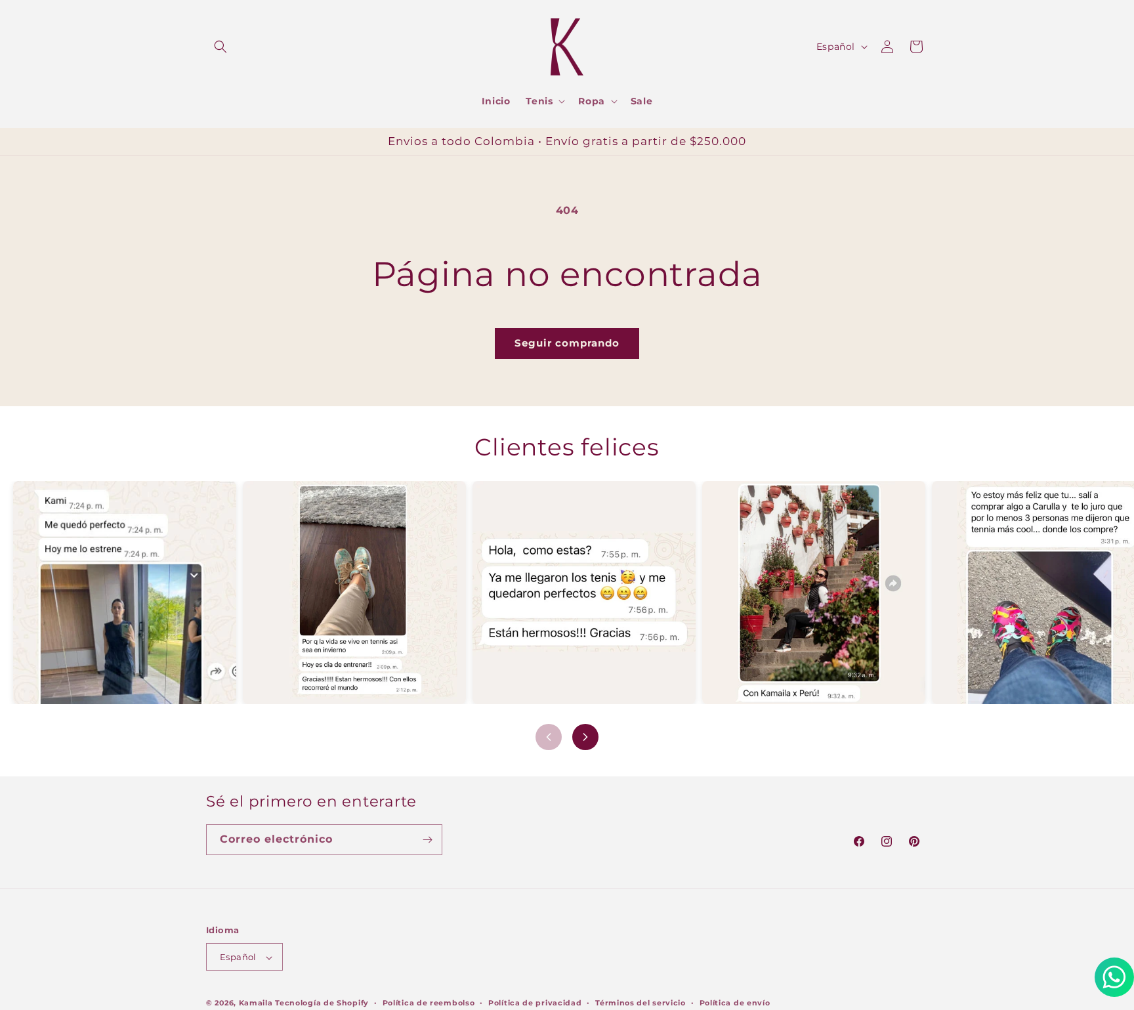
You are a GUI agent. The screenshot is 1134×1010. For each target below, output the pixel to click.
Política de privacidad (534, 1002)
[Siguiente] (585, 737)
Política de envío (735, 1002)
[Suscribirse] (427, 839)
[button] (220, 46)
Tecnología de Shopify (322, 1003)
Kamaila (256, 1003)
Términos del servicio (640, 1002)
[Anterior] (549, 737)
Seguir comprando (567, 343)
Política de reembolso (429, 1002)
